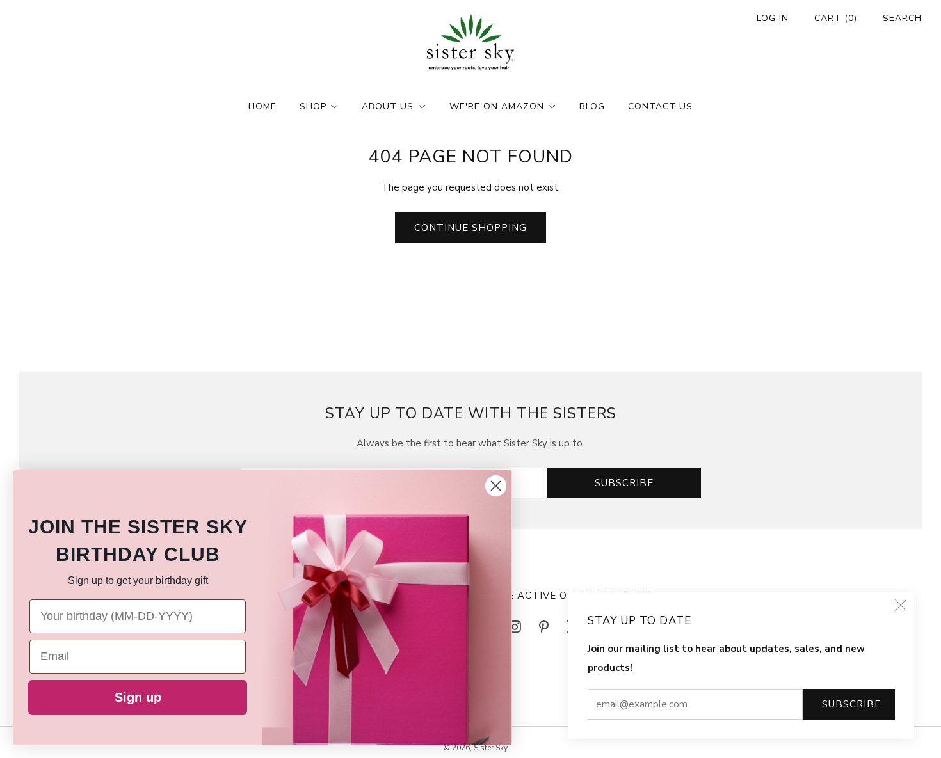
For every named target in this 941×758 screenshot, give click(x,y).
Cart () (835, 18)
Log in (773, 18)
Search (902, 18)
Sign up (138, 697)
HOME (262, 106)
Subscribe (851, 704)
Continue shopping (470, 227)
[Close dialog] (496, 486)
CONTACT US (660, 106)
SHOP (313, 106)
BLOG (592, 106)
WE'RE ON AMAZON (496, 106)
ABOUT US (388, 106)
